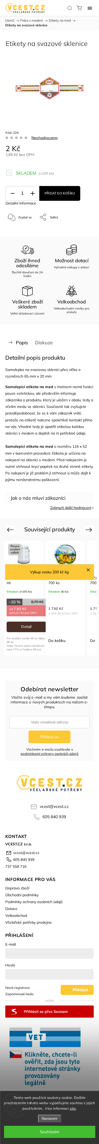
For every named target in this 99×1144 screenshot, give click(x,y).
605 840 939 (54, 816)
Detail (26, 626)
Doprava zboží (17, 888)
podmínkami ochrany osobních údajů (49, 753)
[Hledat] (70, 8)
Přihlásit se (49, 737)
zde (73, 1108)
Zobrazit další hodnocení (70, 507)
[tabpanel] (23, 598)
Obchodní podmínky (22, 895)
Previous (11, 530)
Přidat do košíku (60, 193)
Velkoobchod (16, 915)
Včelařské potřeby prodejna (28, 922)
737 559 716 (15, 866)
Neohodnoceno (44, 138)
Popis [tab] (22, 343)
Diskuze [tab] (44, 343)
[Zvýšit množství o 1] (32, 194)
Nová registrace (17, 987)
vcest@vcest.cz (54, 806)
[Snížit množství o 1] (12, 194)
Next (89, 530)
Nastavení (49, 1119)
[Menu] (89, 8)
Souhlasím (49, 1131)
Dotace (11, 908)
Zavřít (82, 231)
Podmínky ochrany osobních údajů (34, 901)
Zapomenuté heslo (19, 994)
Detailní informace (21, 203)
